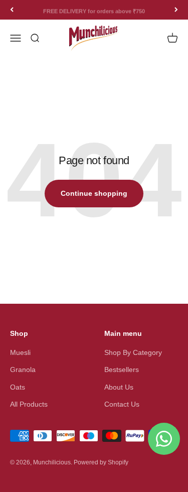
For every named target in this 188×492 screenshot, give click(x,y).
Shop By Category (133, 352)
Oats (17, 387)
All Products (29, 404)
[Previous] (12, 10)
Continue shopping (94, 193)
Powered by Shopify (101, 462)
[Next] (176, 10)
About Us (118, 387)
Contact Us (121, 404)
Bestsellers (121, 369)
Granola (23, 369)
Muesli (20, 352)
